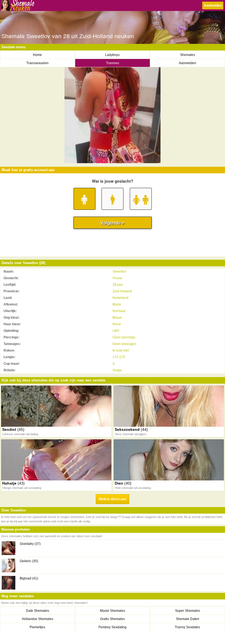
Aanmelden (213, 5)
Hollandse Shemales (37, 619)
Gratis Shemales (112, 619)
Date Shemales (37, 611)
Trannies (112, 63)
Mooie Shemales (112, 611)
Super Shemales (187, 611)
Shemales (187, 55)
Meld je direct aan (112, 499)
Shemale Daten (187, 619)
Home (37, 55)
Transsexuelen (37, 63)
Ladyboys (112, 55)
